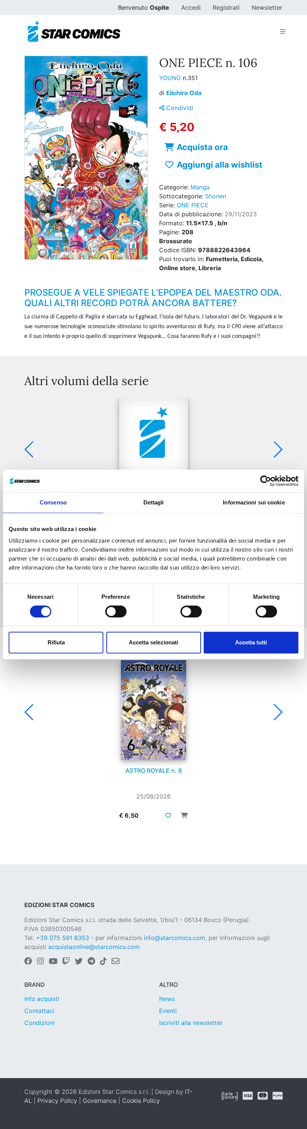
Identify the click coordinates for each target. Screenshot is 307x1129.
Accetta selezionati (153, 642)
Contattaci (39, 1010)
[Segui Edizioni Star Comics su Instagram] (40, 961)
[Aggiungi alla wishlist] (168, 815)
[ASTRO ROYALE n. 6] (153, 710)
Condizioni (39, 1022)
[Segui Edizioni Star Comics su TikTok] (103, 961)
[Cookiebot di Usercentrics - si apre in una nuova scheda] (265, 480)
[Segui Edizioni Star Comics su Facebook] (28, 961)
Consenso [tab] (53, 502)
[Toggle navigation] (282, 31)
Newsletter (267, 7)
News (167, 999)
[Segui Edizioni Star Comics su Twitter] (79, 961)
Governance (99, 1100)
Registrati (226, 7)
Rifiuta (56, 642)
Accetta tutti (251, 642)
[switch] (116, 611)
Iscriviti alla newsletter (190, 1022)
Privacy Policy (57, 1100)
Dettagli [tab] (153, 502)
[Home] (74, 31)
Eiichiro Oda (183, 93)
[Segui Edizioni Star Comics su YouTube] (53, 961)
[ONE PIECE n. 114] (153, 447)
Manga (200, 187)
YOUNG (171, 78)
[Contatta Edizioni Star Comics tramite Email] (115, 961)
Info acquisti (41, 999)
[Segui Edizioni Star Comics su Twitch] (66, 961)
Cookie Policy (141, 1100)
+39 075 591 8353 (62, 938)
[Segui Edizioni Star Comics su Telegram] (91, 961)
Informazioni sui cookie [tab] (254, 502)
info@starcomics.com (174, 938)
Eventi (168, 1010)
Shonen (215, 196)
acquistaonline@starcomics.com (94, 947)
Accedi (191, 7)
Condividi (178, 108)
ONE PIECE (193, 205)
